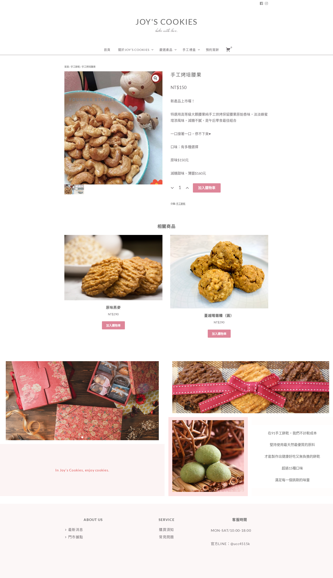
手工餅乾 (75, 66)
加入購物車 (206, 188)
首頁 (107, 49)
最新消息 (75, 530)
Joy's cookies (166, 21)
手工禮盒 (189, 49)
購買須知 (166, 530)
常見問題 (166, 537)
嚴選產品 (165, 49)
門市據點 (75, 537)
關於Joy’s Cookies (133, 49)
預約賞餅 (212, 49)
